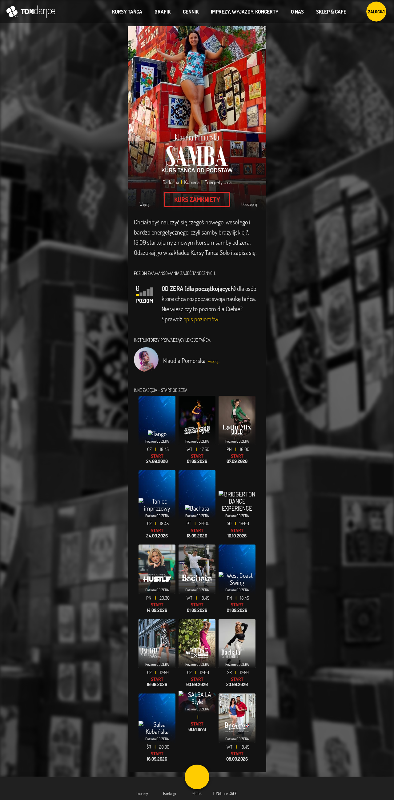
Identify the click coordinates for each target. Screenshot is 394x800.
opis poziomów (200, 319)
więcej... (214, 361)
